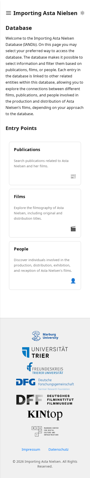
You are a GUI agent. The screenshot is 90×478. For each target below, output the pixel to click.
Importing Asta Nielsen (45, 13)
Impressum (31, 449)
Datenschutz (58, 449)
